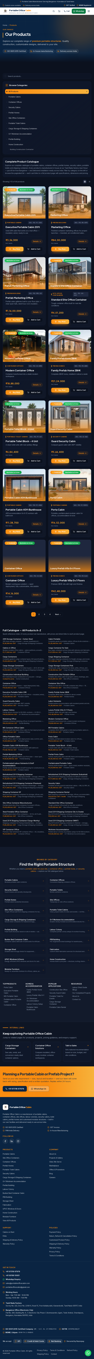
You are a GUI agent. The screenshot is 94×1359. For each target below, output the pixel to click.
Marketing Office (9, 719)
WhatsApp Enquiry (13, 1279)
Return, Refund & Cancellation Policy (63, 1236)
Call (68, 11)
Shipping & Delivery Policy (13, 1240)
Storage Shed (8, 1201)
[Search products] (53, 11)
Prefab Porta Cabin (56, 754)
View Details (17, 202)
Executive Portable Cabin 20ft (14, 692)
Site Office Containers (11, 1158)
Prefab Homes (8, 1166)
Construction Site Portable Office (61, 674)
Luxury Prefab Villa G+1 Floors (60, 710)
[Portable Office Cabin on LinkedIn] (11, 1141)
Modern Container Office (58, 719)
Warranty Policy (9, 1244)
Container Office (9, 683)
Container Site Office (56, 683)
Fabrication (7, 1205)
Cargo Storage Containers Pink (60, 666)
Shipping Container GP (12, 792)
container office (56, 869)
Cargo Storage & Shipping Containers (17, 1177)
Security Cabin (54, 783)
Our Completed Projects (81, 993)
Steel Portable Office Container (15, 812)
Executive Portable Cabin (11, 992)
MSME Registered (85, 5)
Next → (58, 614)
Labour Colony (8, 710)
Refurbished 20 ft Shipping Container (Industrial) (67, 774)
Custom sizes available (13, 5)
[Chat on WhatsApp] (88, 1353)
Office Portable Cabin (11, 737)
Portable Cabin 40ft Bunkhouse (15, 745)
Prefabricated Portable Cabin (60, 763)
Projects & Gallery (56, 1158)
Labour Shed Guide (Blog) (79, 988)
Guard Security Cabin (11, 701)
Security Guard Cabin (58, 993)
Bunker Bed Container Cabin (13, 1193)
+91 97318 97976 (16, 1089)
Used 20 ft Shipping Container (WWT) (63, 821)
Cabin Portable (54, 639)
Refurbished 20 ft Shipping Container (18, 774)
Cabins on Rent (8, 1232)
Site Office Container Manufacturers (17, 803)
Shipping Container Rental (58, 792)
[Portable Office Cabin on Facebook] (5, 1141)
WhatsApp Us (40, 1089)
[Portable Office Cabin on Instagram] (18, 1141)
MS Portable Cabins (56, 728)
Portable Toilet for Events (56, 997)
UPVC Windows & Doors (12, 1209)
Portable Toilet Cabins (11, 1170)
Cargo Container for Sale (58, 648)
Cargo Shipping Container (58, 657)
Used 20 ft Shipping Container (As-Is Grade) (66, 812)
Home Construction (10, 1213)
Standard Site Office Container (60, 803)
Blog (51, 1173)
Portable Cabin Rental (58, 1007)
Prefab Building (8, 1185)
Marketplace (54, 1166)
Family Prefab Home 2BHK (58, 692)
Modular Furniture (9, 1217)
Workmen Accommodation (58, 829)
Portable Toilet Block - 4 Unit (60, 745)
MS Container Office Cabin (13, 728)
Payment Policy (55, 1232)
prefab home (70, 869)
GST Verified (70, 5)
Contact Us (76, 999)
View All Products (9, 1221)
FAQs (5, 1236)
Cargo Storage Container (55, 1003)
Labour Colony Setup (35, 1004)
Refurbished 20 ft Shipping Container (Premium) (22, 783)
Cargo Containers (10, 657)
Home (5, 25)
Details (36, 241)
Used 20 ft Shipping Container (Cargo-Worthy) (21, 821)
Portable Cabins (9, 1154)
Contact (54, 1354)
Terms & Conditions (56, 1256)
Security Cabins (9, 1173)
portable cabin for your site (36, 869)
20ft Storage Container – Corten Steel (18, 639)
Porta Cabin (53, 737)
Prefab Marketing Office (12, 754)
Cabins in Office (9, 648)
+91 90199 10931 (12, 1275)
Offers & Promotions (56, 1170)
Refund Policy (72, 1350)
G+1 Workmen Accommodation (33, 999)
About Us (75, 996)
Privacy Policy (54, 1252)
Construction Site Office (58, 990)
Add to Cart (35, 202)
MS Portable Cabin (11, 996)
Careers (52, 1177)
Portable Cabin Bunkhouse (32, 1008)
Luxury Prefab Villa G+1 (35, 995)
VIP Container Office (11, 829)
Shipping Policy (43, 1354)
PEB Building (7, 1197)
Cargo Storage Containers (13, 666)
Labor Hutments (54, 701)
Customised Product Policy (59, 1240)
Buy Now (16, 249)
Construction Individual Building (15, 674)
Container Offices (9, 1162)
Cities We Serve (55, 1162)
